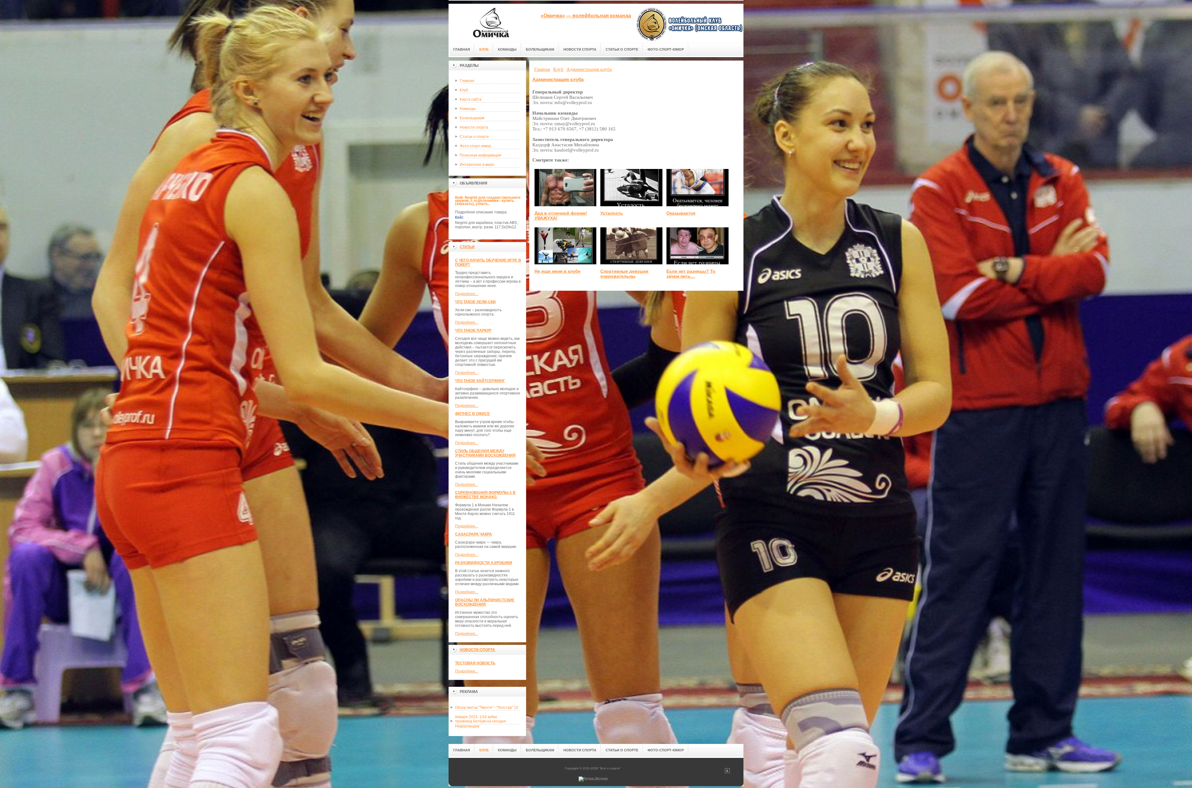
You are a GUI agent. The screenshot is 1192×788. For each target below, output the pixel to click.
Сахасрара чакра (473, 534)
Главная (467, 81)
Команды (468, 109)
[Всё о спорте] (492, 22)
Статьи (467, 247)
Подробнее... (466, 294)
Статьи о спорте (474, 136)
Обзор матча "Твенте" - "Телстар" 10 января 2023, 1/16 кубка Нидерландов (486, 708)
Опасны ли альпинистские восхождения (484, 602)
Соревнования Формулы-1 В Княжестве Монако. (485, 494)
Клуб (464, 90)
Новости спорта (474, 127)
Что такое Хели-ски (475, 302)
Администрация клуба (558, 79)
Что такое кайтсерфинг (480, 381)
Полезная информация (480, 155)
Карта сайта (470, 99)
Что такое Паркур (473, 330)
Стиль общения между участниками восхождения (485, 453)
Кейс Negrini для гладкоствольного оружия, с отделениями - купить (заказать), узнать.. (487, 200)
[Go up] (727, 772)
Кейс (459, 217)
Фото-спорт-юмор (475, 146)
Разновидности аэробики (483, 563)
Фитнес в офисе (472, 414)
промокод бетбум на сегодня (480, 721)
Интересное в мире (477, 164)
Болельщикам (472, 118)
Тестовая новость (475, 663)
